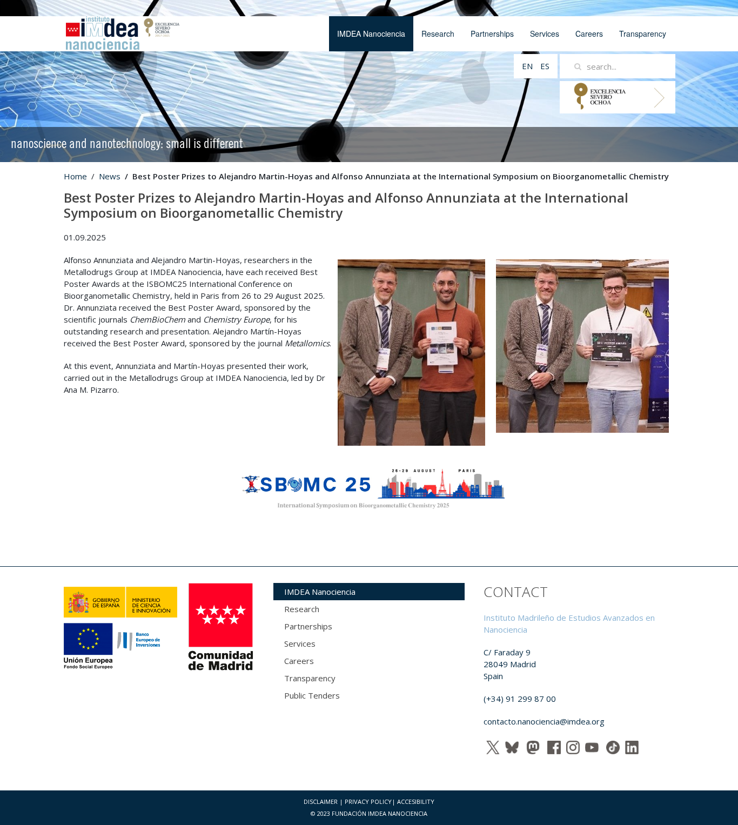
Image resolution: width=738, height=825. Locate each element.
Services (544, 33)
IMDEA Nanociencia (371, 33)
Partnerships (492, 33)
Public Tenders (312, 695)
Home (75, 176)
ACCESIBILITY (415, 801)
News (109, 176)
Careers (589, 33)
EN (528, 66)
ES (544, 66)
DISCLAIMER (321, 801)
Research (437, 33)
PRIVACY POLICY (368, 801)
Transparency (642, 33)
